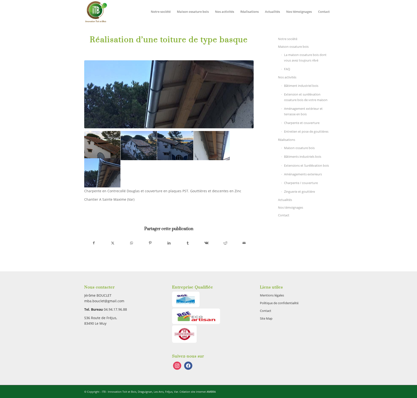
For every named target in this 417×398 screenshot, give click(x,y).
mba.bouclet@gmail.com (104, 301)
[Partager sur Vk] (206, 242)
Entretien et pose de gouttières (306, 131)
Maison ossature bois (293, 46)
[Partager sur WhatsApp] (131, 242)
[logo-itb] (96, 11)
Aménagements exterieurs (303, 174)
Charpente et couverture (302, 123)
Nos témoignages (290, 207)
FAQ (287, 69)
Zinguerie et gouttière (299, 191)
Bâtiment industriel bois (301, 85)
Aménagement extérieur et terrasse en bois (303, 111)
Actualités (285, 200)
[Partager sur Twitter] (113, 242)
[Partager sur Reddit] (225, 242)
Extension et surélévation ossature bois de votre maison (305, 97)
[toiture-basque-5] (169, 94)
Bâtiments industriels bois (302, 156)
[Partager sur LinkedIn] (169, 242)
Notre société (287, 39)
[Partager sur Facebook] (93, 242)
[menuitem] (161, 11)
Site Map (266, 318)
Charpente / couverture (301, 183)
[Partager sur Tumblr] (188, 242)
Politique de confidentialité (279, 303)
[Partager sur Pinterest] (150, 242)
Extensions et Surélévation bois (306, 165)
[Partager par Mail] (244, 242)
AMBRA (211, 391)
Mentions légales (272, 295)
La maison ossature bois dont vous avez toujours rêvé (305, 57)
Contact (283, 215)
